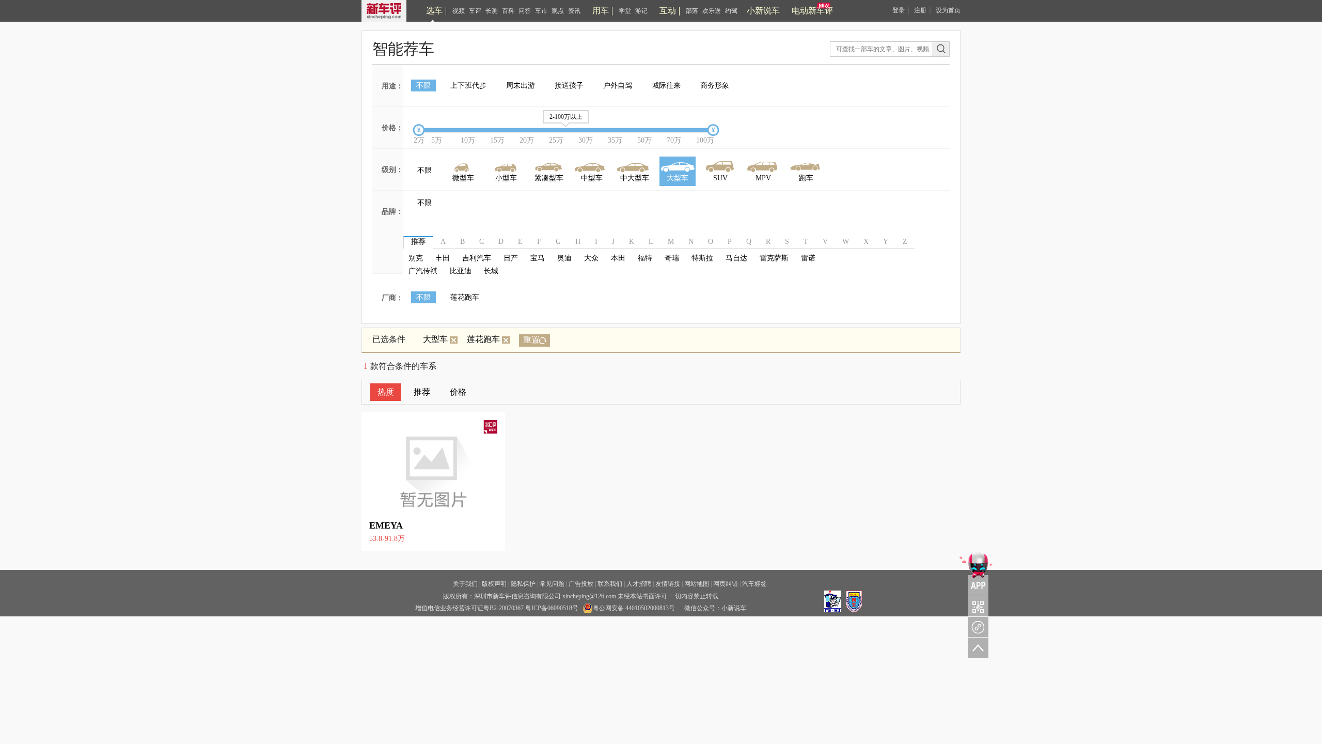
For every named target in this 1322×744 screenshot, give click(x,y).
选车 (434, 10)
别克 (415, 258)
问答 (524, 10)
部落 (692, 10)
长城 (491, 271)
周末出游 (520, 85)
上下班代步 (468, 85)
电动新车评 (812, 10)
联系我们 (609, 583)
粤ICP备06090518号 (551, 608)
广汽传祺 (422, 271)
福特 (645, 258)
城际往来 (666, 85)
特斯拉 (702, 258)
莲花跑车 (464, 297)
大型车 (435, 339)
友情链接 (667, 583)
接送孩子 (569, 85)
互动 (667, 10)
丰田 (442, 258)
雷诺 (808, 258)
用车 (600, 10)
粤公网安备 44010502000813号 (634, 608)
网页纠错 (725, 583)
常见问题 (552, 583)
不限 (423, 85)
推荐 (422, 392)
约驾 (731, 10)
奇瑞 (672, 258)
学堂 (625, 10)
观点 (558, 10)
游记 (641, 10)
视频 (458, 10)
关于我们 (465, 583)
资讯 (574, 10)
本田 (618, 258)
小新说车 (763, 10)
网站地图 (696, 583)
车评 (475, 10)
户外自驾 (617, 85)
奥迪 (564, 258)
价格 (458, 392)
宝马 (537, 258)
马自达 (736, 258)
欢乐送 (711, 10)
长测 (491, 10)
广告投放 (581, 583)
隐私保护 (523, 583)
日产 (510, 258)
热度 (385, 392)
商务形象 (714, 85)
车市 (541, 10)
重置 (531, 339)
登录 (898, 10)
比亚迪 (460, 271)
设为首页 (948, 10)
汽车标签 (754, 583)
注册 (920, 10)
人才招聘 (638, 583)
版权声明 (494, 583)
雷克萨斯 (774, 258)
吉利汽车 (476, 258)
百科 (508, 10)
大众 (591, 258)
